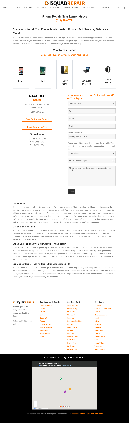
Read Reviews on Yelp (37, 127)
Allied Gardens (72, 306)
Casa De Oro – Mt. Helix (103, 309)
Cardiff (42, 312)
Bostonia (98, 306)
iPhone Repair (15, 8)
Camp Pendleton (46, 306)
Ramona (97, 334)
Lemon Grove (99, 330)
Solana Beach (45, 334)
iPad (43, 81)
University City (72, 349)
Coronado (70, 318)
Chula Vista (71, 312)
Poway (42, 321)
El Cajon (97, 312)
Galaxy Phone (64, 82)
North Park (71, 340)
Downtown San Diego (74, 321)
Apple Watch (108, 81)
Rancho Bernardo (46, 324)
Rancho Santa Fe (46, 327)
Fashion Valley (72, 327)
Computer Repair (89, 8)
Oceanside (43, 318)
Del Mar (43, 315)
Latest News (104, 8)
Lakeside (98, 327)
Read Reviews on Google (37, 119)
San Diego (71, 346)
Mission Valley (72, 337)
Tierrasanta (98, 346)
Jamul (97, 318)
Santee (97, 340)
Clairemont (71, 315)
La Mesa (98, 324)
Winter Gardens (100, 349)
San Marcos (44, 330)
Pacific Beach (72, 343)
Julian (97, 321)
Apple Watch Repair (71, 8)
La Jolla (70, 330)
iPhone (21, 81)
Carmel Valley (72, 309)
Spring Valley (99, 343)
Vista (42, 337)
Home (5, 8)
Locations (115, 8)
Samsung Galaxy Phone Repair (48, 8)
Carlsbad (43, 309)
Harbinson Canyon (101, 315)
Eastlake (70, 324)
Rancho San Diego (101, 337)
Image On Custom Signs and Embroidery (87, 414)
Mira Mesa (71, 334)
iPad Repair (28, 8)
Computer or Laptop (86, 82)
